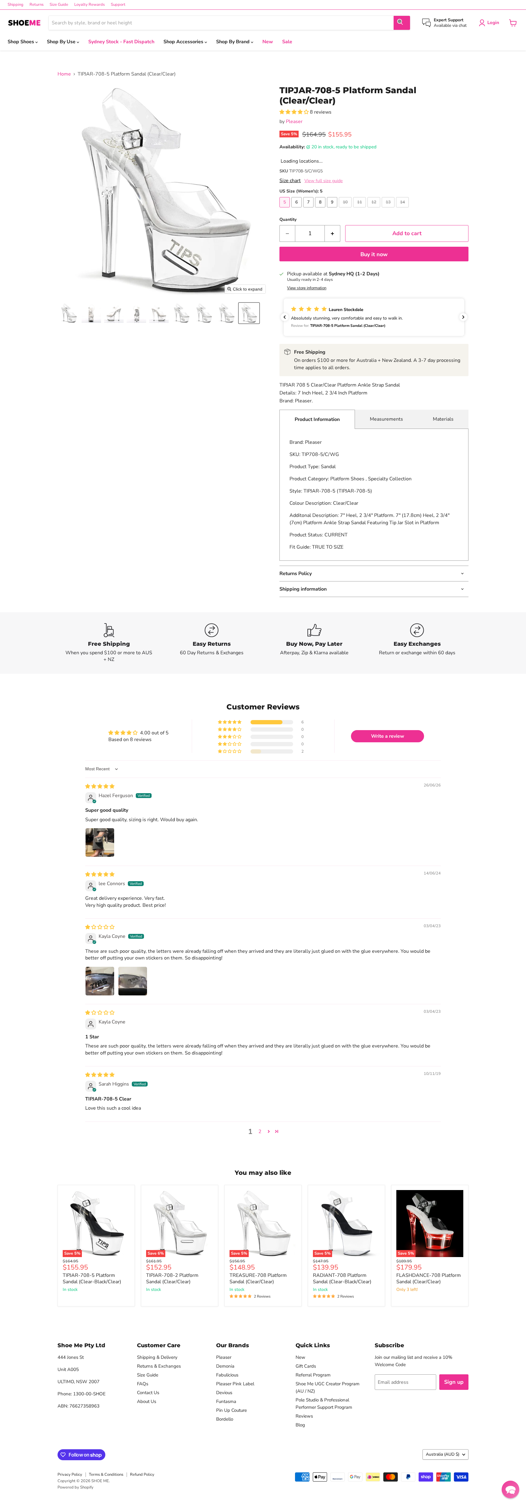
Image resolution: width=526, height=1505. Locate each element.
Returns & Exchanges (159, 1366)
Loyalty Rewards (89, 4)
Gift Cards (306, 1366)
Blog (300, 1425)
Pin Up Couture (231, 1410)
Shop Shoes (21, 41)
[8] (321, 209)
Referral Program (313, 1375)
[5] (285, 209)
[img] (99, 786)
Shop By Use (62, 41)
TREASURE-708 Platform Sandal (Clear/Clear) (258, 1278)
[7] (309, 209)
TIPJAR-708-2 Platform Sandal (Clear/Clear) (172, 1278)
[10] (346, 209)
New (267, 41)
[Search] (402, 23)
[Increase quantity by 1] (332, 233)
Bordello (224, 1419)
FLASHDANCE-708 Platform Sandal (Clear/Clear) (428, 1278)
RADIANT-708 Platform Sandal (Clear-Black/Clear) (342, 1278)
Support (118, 4)
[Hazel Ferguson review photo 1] (99, 842)
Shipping (15, 4)
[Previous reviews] (285, 317)
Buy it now (373, 254)
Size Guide (59, 4)
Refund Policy (142, 1474)
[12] (374, 209)
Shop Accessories (184, 41)
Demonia (225, 1366)
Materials (443, 419)
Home (64, 74)
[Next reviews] (463, 317)
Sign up (454, 1382)
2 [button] (259, 1131)
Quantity (287, 219)
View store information (306, 288)
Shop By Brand (233, 41)
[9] (333, 209)
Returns (37, 4)
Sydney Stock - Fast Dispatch (121, 41)
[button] (68, 313)
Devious (224, 1393)
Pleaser (294, 121)
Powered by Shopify (75, 1487)
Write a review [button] (387, 736)
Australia (442, 1454)
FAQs (142, 1384)
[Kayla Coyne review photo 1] (99, 981)
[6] (297, 209)
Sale (287, 41)
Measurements (386, 419)
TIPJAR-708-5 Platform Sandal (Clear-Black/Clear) (92, 1278)
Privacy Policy (70, 1474)
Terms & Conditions (106, 1474)
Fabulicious (227, 1375)
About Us (146, 1401)
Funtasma (226, 1401)
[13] (389, 209)
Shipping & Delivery (157, 1357)
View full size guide (323, 180)
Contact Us (148, 1393)
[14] (403, 209)
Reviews (304, 1416)
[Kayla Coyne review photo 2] (132, 981)
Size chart (290, 180)
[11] (360, 209)
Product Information (317, 419)
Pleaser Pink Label (235, 1384)
